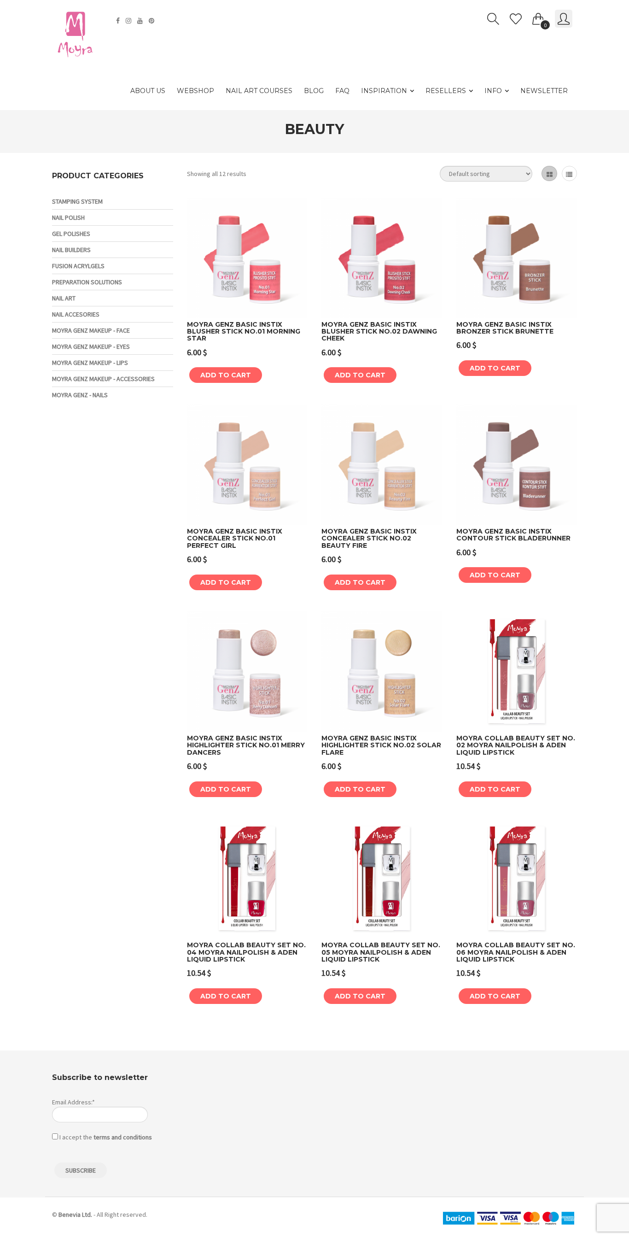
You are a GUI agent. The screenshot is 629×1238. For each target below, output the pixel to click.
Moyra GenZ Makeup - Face (91, 330)
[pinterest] (152, 21)
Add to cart (225, 375)
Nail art (64, 298)
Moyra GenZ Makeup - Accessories (103, 379)
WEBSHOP (195, 91)
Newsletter (544, 91)
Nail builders (71, 250)
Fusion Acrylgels (78, 266)
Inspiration (384, 91)
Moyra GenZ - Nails (80, 395)
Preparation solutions (87, 282)
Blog (314, 91)
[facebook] (119, 21)
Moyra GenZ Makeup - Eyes (91, 346)
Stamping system (77, 201)
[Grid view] (549, 173)
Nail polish (68, 217)
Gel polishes (71, 233)
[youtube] (141, 21)
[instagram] (129, 21)
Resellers (445, 91)
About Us (147, 91)
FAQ (342, 91)
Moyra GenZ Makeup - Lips (90, 362)
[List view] (569, 173)
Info (493, 91)
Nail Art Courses (259, 91)
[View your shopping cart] (538, 17)
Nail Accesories (75, 314)
